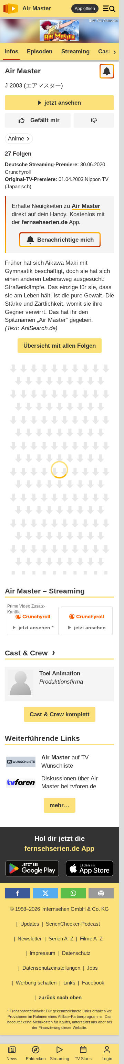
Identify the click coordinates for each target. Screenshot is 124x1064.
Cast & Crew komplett (60, 714)
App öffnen (85, 8)
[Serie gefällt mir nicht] (94, 120)
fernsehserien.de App (59, 848)
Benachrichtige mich (65, 239)
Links (69, 983)
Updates (29, 924)
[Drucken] (101, 893)
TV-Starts (83, 1058)
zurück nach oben (60, 997)
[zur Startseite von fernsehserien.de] (10, 8)
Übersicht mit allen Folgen (59, 346)
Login (107, 1058)
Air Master (36, 8)
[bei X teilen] (46, 893)
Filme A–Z (91, 938)
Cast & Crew (26, 653)
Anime (16, 138)
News (12, 1058)
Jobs (92, 968)
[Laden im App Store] (89, 868)
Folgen (18, 153)
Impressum (42, 953)
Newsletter (30, 938)
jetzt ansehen (62, 102)
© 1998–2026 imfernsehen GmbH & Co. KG (59, 909)
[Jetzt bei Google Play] (32, 868)
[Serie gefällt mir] (38, 120)
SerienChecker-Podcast (73, 924)
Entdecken (36, 1058)
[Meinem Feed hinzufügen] (107, 71)
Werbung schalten (36, 983)
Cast (104, 51)
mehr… (60, 805)
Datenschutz (76, 953)
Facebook (93, 983)
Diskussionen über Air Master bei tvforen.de (69, 782)
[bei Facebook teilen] (18, 893)
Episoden (39, 51)
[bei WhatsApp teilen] (73, 893)
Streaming (59, 1058)
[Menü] (109, 8)
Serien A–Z (61, 938)
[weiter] (112, 51)
